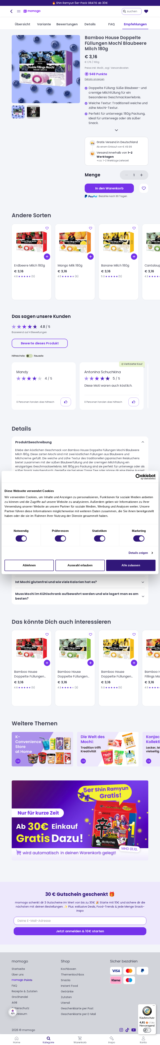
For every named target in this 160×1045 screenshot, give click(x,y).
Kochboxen (68, 969)
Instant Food (69, 986)
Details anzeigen (94, 79)
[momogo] (32, 11)
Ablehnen (29, 565)
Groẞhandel (20, 997)
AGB (14, 1003)
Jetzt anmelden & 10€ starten (80, 931)
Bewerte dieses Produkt (40, 343)
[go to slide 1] (18, 112)
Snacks (65, 980)
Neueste (38, 355)
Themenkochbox (72, 974)
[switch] (60, 538)
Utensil (65, 1003)
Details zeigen (138, 552)
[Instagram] (121, 1030)
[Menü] (153, 1006)
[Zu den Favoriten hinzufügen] (143, 188)
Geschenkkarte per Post (77, 1008)
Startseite (18, 969)
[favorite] (146, 11)
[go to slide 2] (33, 112)
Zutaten (66, 997)
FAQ (14, 986)
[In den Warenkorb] (47, 256)
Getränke (67, 991)
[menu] (18, 11)
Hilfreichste (18, 355)
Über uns (18, 974)
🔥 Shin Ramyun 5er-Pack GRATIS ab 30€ (80, 3)
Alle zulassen (131, 565)
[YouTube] (133, 1030)
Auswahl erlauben (80, 565)
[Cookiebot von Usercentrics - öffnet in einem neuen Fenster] (138, 477)
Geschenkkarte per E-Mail (78, 1014)
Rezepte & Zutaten (24, 991)
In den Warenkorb (109, 188)
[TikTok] (127, 1030)
